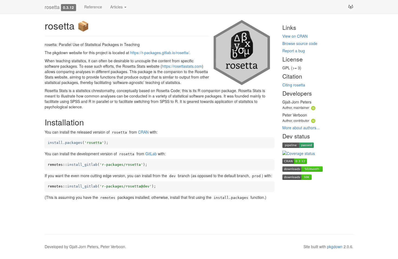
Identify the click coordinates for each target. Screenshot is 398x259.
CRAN (143, 132)
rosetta (52, 6)
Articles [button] (117, 6)
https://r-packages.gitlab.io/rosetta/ (159, 52)
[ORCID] (313, 107)
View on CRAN (295, 36)
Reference (93, 6)
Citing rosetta (293, 85)
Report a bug (293, 50)
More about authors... (300, 127)
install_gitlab (82, 165)
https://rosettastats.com (182, 66)
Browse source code (299, 43)
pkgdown (334, 246)
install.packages (65, 143)
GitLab (151, 153)
